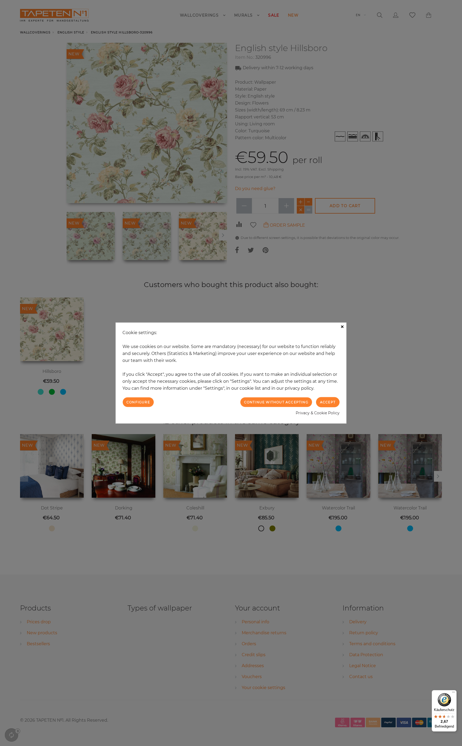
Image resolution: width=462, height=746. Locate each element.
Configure (138, 402)
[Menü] (453, 693)
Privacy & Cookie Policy (318, 413)
